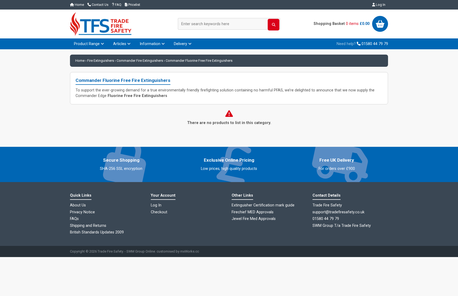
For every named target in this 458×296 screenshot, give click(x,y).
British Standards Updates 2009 (97, 232)
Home (79, 5)
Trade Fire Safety (110, 251)
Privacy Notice (82, 212)
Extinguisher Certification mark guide (263, 205)
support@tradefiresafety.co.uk (338, 212)
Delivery (181, 44)
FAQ (117, 5)
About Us (78, 205)
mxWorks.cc (189, 251)
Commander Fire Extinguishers (140, 61)
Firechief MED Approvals (253, 212)
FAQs (74, 219)
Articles (120, 44)
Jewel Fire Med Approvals (254, 219)
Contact (99, 5)
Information (150, 44)
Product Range (87, 44)
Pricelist (133, 5)
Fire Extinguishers (100, 61)
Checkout (159, 212)
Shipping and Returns (88, 225)
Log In (380, 5)
